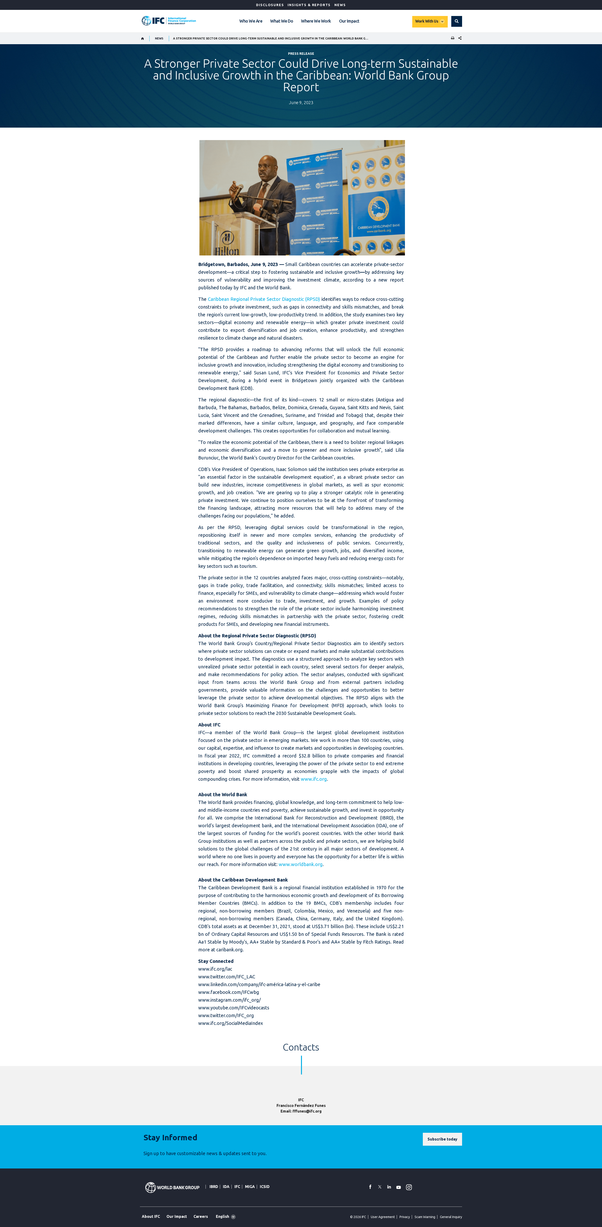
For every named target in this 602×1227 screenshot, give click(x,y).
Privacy (405, 1217)
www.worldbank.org (301, 864)
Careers (201, 1216)
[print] (451, 38)
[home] (142, 38)
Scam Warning (425, 1217)
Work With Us (426, 21)
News (340, 5)
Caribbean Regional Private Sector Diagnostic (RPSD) (264, 299)
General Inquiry (451, 1217)
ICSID (264, 1186)
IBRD (214, 1186)
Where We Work (316, 21)
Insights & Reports (309, 5)
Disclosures (270, 5)
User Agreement (383, 1217)
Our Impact (349, 21)
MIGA (250, 1186)
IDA (226, 1186)
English (222, 1216)
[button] (456, 21)
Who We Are (250, 21)
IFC (237, 1186)
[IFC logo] (169, 20)
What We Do (281, 21)
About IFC (151, 1216)
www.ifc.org (314, 779)
